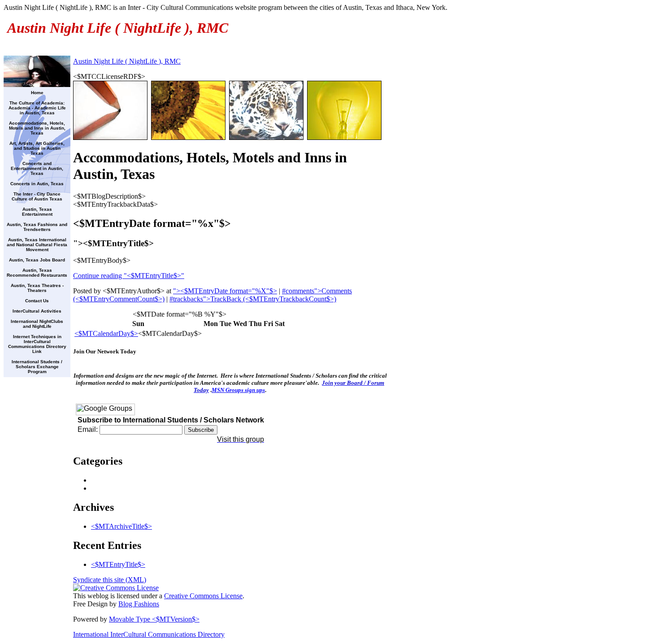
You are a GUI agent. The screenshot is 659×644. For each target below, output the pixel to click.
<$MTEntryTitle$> (118, 564)
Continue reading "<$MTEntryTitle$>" (128, 275)
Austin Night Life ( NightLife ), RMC (127, 61)
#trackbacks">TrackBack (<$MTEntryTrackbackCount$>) (252, 299)
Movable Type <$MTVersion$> (154, 619)
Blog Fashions (138, 604)
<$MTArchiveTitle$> (121, 526)
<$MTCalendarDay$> (106, 333)
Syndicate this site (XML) (109, 579)
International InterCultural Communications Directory (149, 634)
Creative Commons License (203, 596)
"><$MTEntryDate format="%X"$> (225, 291)
